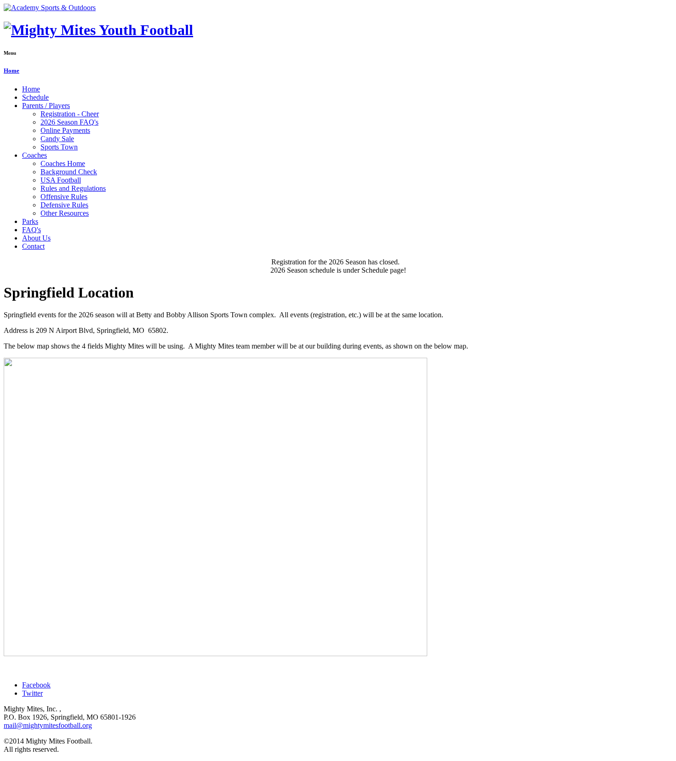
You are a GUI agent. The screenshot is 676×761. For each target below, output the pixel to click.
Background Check (68, 172)
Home (11, 70)
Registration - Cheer (69, 114)
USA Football (60, 180)
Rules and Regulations (73, 188)
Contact (33, 246)
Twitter (32, 693)
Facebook (36, 685)
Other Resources (64, 213)
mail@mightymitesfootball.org (48, 725)
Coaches (34, 155)
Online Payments (65, 130)
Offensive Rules (63, 196)
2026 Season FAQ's (69, 122)
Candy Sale (57, 139)
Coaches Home (62, 163)
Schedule (35, 97)
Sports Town (59, 147)
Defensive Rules (64, 205)
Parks (30, 221)
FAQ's (31, 230)
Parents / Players (46, 105)
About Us (36, 238)
